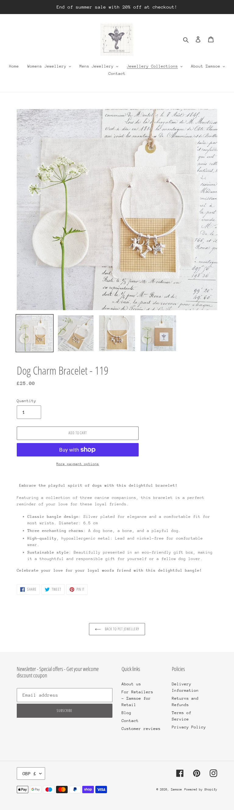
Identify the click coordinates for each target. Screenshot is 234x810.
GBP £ (29, 773)
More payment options (77, 464)
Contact (130, 720)
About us (131, 684)
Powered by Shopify (200, 789)
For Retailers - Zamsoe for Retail (137, 698)
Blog (126, 712)
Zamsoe (176, 789)
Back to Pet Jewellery (121, 629)
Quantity (26, 400)
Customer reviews (141, 728)
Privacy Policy (189, 727)
